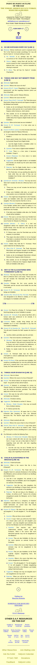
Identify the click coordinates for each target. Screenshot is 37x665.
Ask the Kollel (9, 654)
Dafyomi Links (24, 662)
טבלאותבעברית (16, 636)
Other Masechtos (9, 650)
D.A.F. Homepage (19, 613)
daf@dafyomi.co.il (13, 21)
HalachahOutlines (6, 630)
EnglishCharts (25, 630)
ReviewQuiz (9, 636)
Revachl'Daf (31, 630)
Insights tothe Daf (10, 625)
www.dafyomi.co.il (24, 21)
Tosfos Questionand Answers (15, 630)
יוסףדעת (22, 636)
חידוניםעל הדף (27, 636)
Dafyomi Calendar (26, 654)
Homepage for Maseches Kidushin (18, 604)
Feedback (10, 662)
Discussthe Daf (17, 641)
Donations (25, 658)
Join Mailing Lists (27, 650)
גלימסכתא (10, 641)
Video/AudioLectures (25, 641)
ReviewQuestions (27, 625)
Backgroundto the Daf (18, 625)
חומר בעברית (12, 658)
